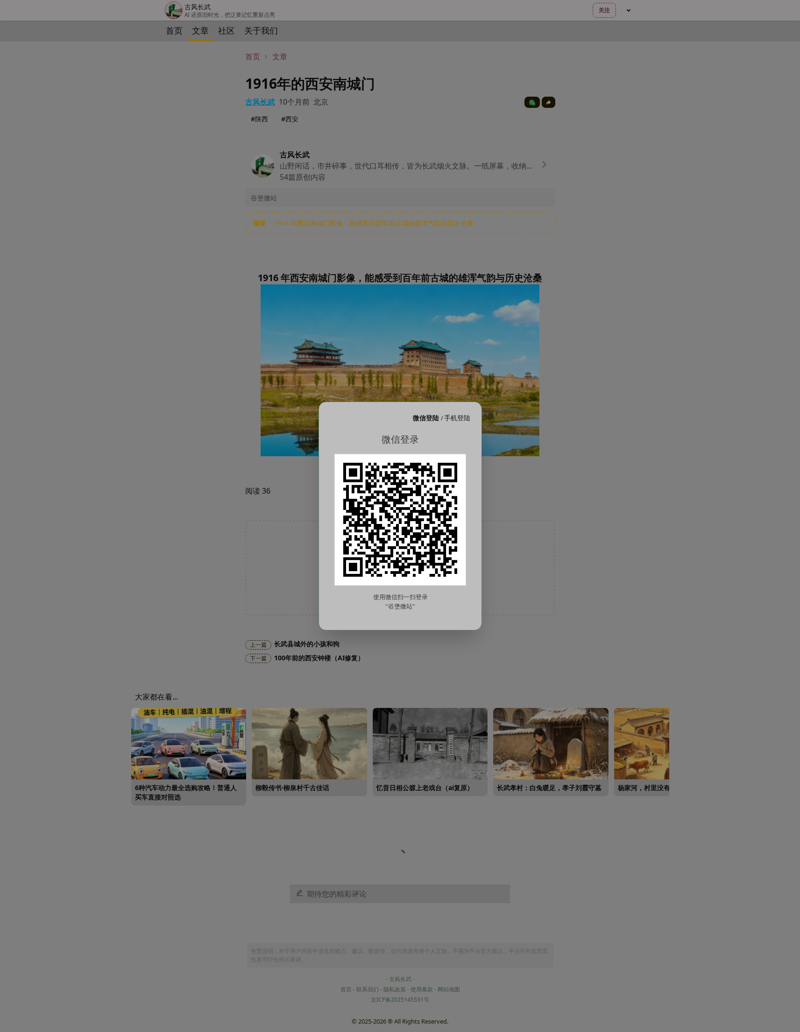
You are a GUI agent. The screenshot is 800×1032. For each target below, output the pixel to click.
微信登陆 (427, 417)
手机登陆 (457, 417)
